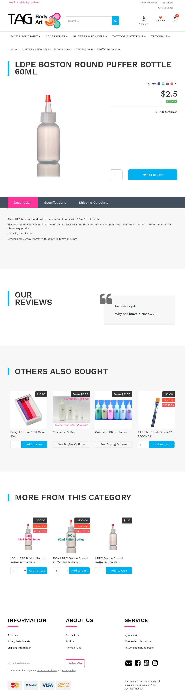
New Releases (149, 2)
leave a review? (141, 314)
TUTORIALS (159, 36)
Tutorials (13, 635)
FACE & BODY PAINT (24, 36)
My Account (131, 635)
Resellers (168, 2)
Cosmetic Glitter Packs (111, 432)
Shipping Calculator (94, 202)
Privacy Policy (69, 670)
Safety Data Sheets (19, 641)
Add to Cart (155, 174)
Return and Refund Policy (139, 647)
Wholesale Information (137, 641)
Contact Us (72, 635)
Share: (153, 83)
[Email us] (128, 662)
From (80, 394)
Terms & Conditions (47, 670)
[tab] (23, 203)
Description (22, 202)
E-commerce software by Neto (140, 685)
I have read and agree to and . (43, 670)
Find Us (70, 641)
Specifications (55, 202)
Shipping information (19, 647)
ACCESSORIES (56, 36)
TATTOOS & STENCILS (128, 36)
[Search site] (115, 20)
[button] (166, 112)
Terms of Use (73, 647)
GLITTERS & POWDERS (89, 36)
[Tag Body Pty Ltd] (34, 20)
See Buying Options (71, 444)
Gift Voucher (166, 7)
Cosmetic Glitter (64, 432)
